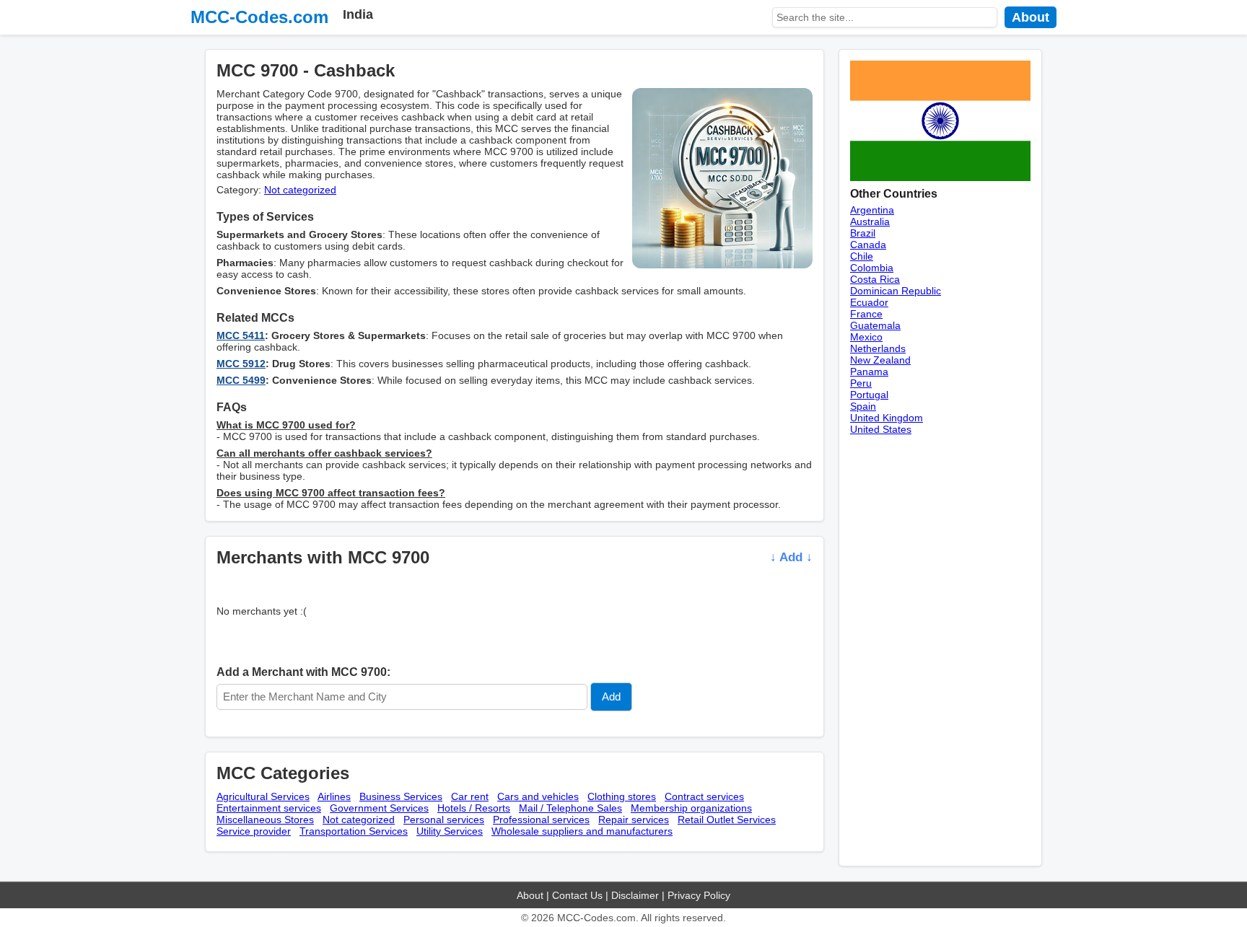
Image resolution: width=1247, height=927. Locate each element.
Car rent (470, 796)
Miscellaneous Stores (265, 819)
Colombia (871, 267)
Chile (861, 256)
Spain (863, 406)
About (1030, 17)
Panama (869, 371)
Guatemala (875, 325)
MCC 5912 (241, 363)
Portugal (869, 394)
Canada (868, 244)
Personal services (443, 819)
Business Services (400, 796)
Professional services (541, 819)
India (358, 14)
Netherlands (878, 348)
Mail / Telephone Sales (570, 808)
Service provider (253, 831)
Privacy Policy (699, 895)
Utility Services (449, 831)
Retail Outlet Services (727, 819)
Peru (861, 383)
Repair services (633, 819)
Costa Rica (875, 279)
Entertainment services (268, 808)
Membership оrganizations (691, 808)
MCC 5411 (240, 335)
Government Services (379, 808)
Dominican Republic (895, 290)
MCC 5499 (241, 380)
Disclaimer (635, 895)
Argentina (872, 210)
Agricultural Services (263, 796)
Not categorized (300, 189)
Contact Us (577, 895)
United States (880, 429)
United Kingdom (886, 417)
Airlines (334, 796)
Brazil (862, 233)
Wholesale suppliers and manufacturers (582, 831)
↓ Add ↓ (791, 557)
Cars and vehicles (538, 796)
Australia (870, 221)
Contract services (704, 796)
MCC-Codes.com (259, 17)
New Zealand (880, 360)
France (866, 314)
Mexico (866, 337)
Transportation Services (353, 831)
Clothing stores (621, 796)
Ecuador (869, 302)
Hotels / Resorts (473, 808)
